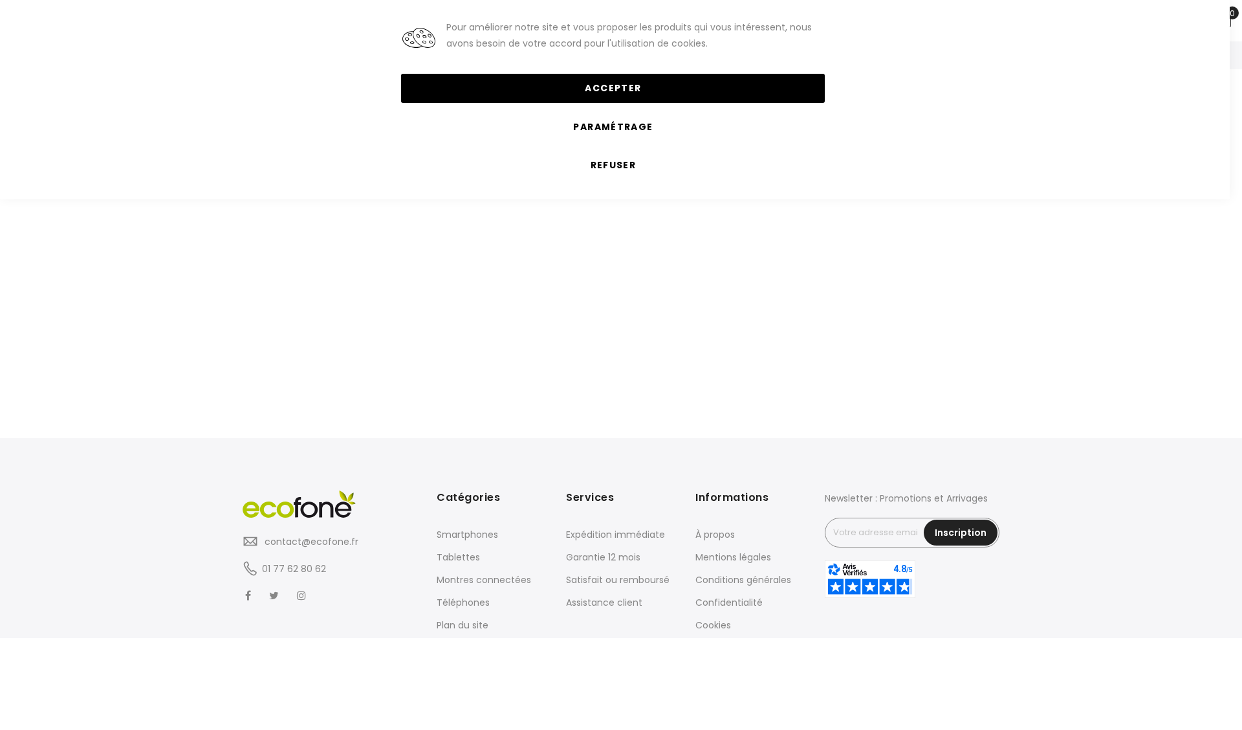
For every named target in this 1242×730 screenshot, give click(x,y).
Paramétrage (613, 126)
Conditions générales (743, 579)
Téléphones (463, 602)
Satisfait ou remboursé (618, 579)
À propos (715, 534)
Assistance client (604, 602)
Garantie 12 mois (603, 557)
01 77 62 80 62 (294, 568)
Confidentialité (729, 602)
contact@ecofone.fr (310, 541)
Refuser (613, 165)
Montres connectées (484, 579)
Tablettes (458, 557)
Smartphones (467, 534)
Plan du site (462, 625)
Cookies (713, 625)
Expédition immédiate (615, 534)
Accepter (613, 88)
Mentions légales (733, 557)
